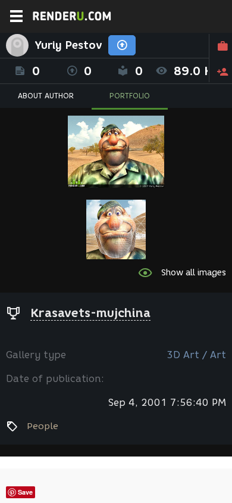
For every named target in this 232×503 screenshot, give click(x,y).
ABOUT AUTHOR (46, 95)
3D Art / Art (196, 355)
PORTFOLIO (129, 95)
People (42, 426)
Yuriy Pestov (68, 45)
